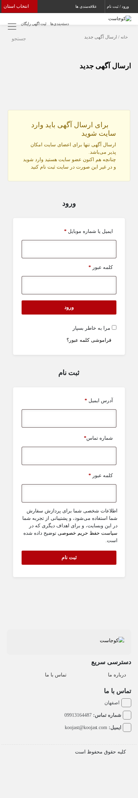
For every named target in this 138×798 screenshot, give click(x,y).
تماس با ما (56, 674)
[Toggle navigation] (11, 26)
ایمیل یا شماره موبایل (88, 231)
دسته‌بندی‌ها (59, 24)
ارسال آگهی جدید (105, 66)
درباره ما (117, 674)
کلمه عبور (100, 267)
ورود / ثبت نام (118, 6)
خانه (124, 37)
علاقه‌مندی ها (86, 6)
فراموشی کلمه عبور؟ (89, 340)
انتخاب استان (17, 6)
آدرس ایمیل (99, 400)
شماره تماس (98, 438)
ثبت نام (69, 557)
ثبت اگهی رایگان (34, 24)
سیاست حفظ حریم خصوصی (87, 533)
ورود (69, 307)
